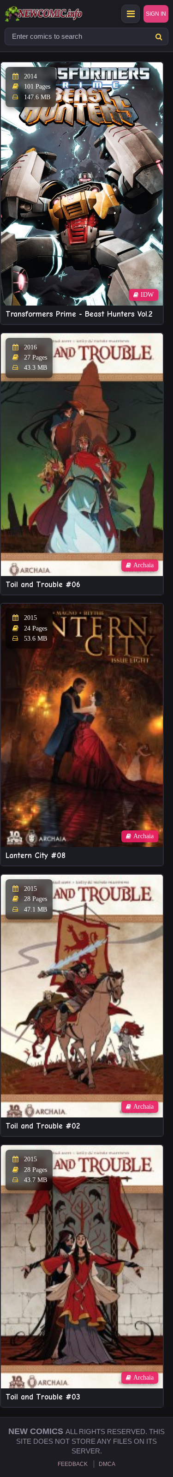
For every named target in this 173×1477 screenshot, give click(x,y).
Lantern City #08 (36, 855)
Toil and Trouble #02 (43, 1126)
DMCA (107, 1464)
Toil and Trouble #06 (43, 584)
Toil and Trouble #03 (43, 1397)
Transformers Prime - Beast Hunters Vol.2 (79, 314)
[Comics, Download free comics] (60, 14)
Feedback (73, 1464)
